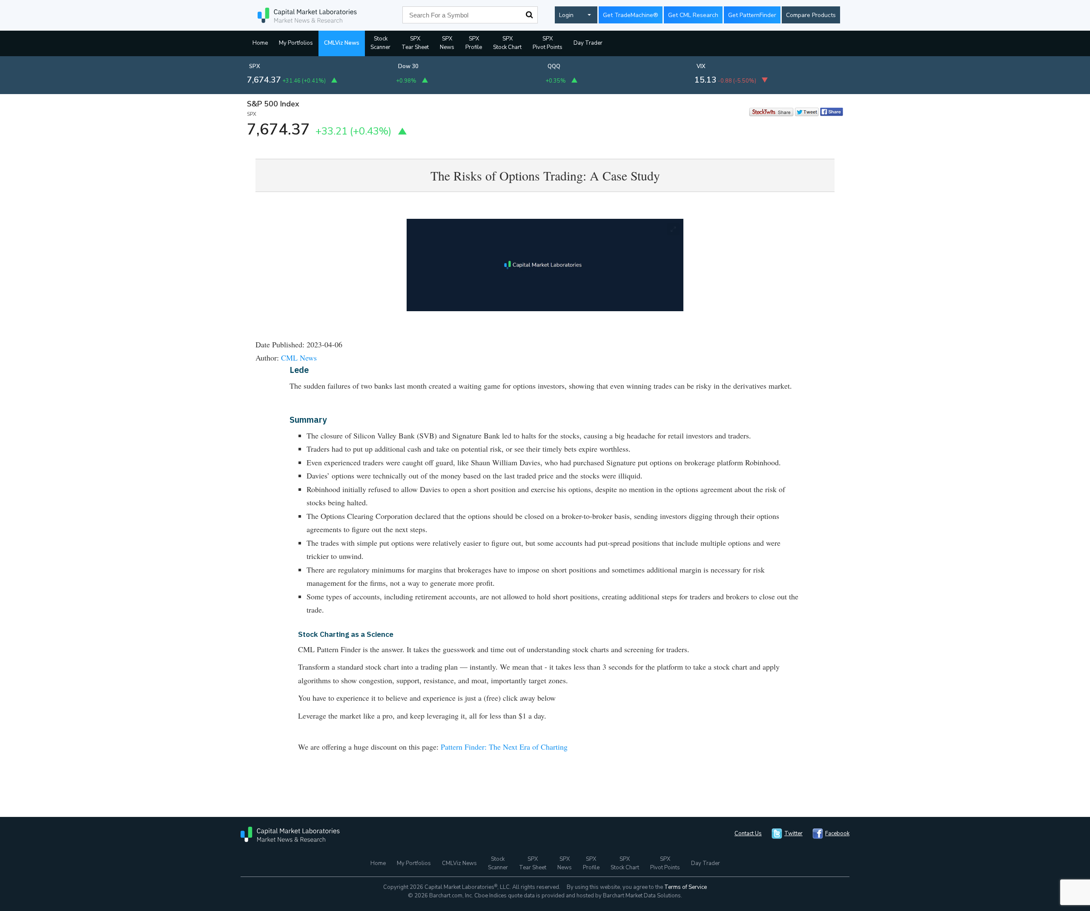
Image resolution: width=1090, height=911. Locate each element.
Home (260, 43)
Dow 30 (408, 66)
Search (529, 14)
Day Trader (588, 43)
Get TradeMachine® (630, 15)
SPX (254, 66)
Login (566, 15)
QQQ (554, 66)
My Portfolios (296, 43)
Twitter (793, 833)
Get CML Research (693, 15)
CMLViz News (341, 43)
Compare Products (811, 15)
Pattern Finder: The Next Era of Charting (504, 747)
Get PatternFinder (752, 15)
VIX (701, 66)
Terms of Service (685, 887)
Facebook (837, 833)
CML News (299, 357)
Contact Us (748, 833)
